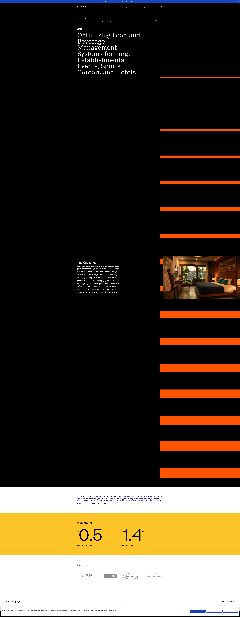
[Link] (83, 7)
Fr (157, 7)
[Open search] (161, 7)
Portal (152, 7)
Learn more (138, 1)
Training (104, 7)
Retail (80, 29)
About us (120, 7)
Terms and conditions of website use (13, 614)
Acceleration (111, 7)
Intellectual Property (134, 7)
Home (78, 18)
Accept (198, 611)
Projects (97, 7)
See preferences (230, 611)
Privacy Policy (4, 614)
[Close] (239, 1)
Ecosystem (144, 7)
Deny (214, 611)
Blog (126, 7)
